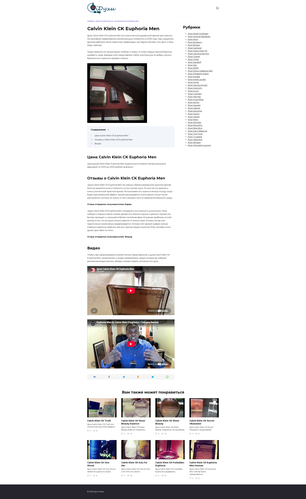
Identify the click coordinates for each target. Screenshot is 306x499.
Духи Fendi (193, 82)
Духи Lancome (195, 111)
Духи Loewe (193, 117)
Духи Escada (194, 77)
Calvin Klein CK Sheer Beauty (167, 422)
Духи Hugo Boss (195, 99)
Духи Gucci (193, 91)
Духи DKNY (193, 68)
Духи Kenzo (193, 102)
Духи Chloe (193, 59)
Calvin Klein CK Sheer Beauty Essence (133, 422)
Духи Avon (193, 39)
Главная (90, 21)
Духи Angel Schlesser (198, 34)
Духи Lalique (194, 108)
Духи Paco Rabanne (197, 131)
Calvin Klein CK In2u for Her (134, 464)
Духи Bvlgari (194, 45)
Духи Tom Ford (195, 134)
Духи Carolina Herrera (198, 54)
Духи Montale (194, 122)
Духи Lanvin (193, 114)
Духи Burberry (195, 42)
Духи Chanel (194, 56)
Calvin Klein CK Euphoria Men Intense (203, 464)
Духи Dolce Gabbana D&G (200, 71)
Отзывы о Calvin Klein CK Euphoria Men (114, 140)
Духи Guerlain (195, 94)
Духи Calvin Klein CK (104, 21)
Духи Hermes (194, 97)
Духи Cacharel (195, 48)
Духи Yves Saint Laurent (199, 145)
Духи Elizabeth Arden (198, 74)
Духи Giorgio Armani (197, 85)
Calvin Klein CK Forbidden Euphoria (169, 464)
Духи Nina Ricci (195, 128)
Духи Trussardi (195, 137)
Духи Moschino (195, 125)
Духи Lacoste (194, 105)
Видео (98, 143)
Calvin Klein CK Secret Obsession (201, 422)
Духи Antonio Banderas (199, 36)
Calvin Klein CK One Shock (98, 464)
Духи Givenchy (195, 88)
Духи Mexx (193, 119)
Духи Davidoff (194, 62)
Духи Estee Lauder (197, 79)
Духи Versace (194, 142)
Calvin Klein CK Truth (99, 420)
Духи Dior (192, 65)
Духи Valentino (195, 140)
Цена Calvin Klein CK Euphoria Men (111, 135)
